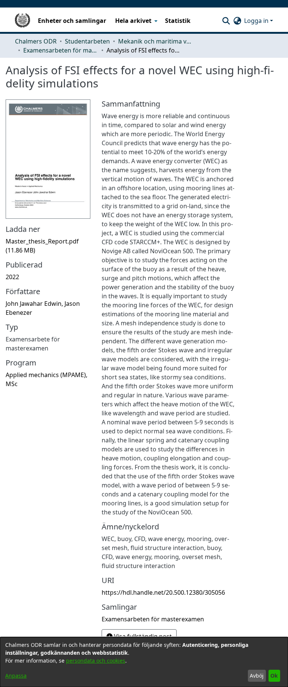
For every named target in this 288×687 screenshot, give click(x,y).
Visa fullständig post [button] (142, 636)
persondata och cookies (95, 660)
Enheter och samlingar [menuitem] (72, 21)
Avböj (257, 675)
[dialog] (144, 662)
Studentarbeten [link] (87, 41)
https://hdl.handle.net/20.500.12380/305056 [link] (163, 592)
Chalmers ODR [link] (36, 41)
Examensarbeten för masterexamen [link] (60, 50)
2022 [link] (12, 277)
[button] (226, 20)
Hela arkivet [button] (133, 21)
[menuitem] (136, 20)
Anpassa (16, 675)
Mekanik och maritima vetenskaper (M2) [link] (155, 41)
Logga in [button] (257, 21)
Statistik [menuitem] (177, 21)
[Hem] (22, 20)
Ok (274, 675)
